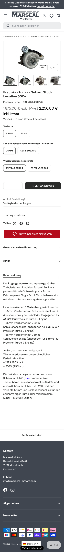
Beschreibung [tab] (12, 275)
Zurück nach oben (32, 435)
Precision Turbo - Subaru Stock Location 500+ (37, 36)
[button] (58, 15)
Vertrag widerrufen (32, 547)
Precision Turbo (11, 102)
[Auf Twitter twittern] (14, 223)
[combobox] (32, 25)
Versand (7, 118)
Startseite (8, 36)
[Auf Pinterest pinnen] (27, 223)
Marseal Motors (18, 544)
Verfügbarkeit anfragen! (17, 203)
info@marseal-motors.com (19, 481)
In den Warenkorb (43, 185)
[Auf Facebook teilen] (21, 223)
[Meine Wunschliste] (51, 15)
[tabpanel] (32, 345)
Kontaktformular (46, 6)
